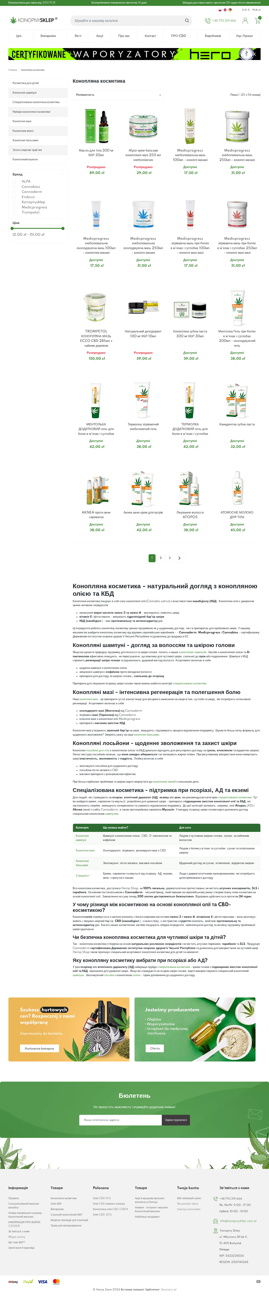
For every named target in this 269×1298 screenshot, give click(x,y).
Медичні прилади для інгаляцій (69, 1220)
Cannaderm (32, 192)
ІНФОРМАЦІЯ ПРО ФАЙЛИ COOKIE (24, 1224)
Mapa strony (16, 1237)
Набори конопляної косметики (31, 111)
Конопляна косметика (64, 1198)
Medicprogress (34, 207)
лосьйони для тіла (97, 750)
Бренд (17, 174)
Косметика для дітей (26, 83)
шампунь (78, 975)
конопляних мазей (164, 781)
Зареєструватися (176, 1120)
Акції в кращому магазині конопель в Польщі (149, 1200)
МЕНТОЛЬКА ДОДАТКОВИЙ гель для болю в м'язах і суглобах (96, 429)
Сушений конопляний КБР (66, 1214)
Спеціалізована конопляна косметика (36, 102)
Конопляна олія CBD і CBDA (110, 1209)
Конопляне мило (23, 130)
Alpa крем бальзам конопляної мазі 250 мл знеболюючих (143, 155)
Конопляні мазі (22, 121)
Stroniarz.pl (168, 1289)
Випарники (57, 1209)
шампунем (111, 813)
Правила (13, 1198)
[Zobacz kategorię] (68, 1029)
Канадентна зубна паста (237, 424)
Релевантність (85, 94)
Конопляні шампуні (25, 92)
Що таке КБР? (16, 1242)
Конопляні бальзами (25, 140)
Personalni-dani (187, 1204)
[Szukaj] (187, 21)
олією (136, 975)
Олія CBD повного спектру (109, 1204)
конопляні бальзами (146, 734)
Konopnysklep (33, 202)
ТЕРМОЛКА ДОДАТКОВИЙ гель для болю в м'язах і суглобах (190, 429)
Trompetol (30, 212)
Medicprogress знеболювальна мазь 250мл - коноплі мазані (237, 155)
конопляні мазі (88, 699)
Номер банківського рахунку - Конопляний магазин (26, 1215)
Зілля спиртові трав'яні (27, 150)
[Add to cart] (114, 181)
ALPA (26, 181)
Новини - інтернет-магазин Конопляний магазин (151, 1209)
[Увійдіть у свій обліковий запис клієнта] (245, 21)
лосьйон (109, 975)
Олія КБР (56, 1204)
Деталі (91, 181)
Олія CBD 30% (102, 1214)
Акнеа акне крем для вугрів (143, 512)
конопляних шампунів (192, 652)
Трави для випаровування (66, 1225)
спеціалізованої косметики (189, 683)
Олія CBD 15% (102, 1198)
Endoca (28, 197)
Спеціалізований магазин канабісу (23, 1206)
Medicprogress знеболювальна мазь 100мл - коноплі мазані (190, 155)
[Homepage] (32, 21)
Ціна (16, 223)
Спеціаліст (82, 875)
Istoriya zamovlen (188, 1209)
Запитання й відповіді (21, 1248)
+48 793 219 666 (230, 1198)
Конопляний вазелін (25, 159)
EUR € (246, 10)
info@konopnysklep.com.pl (238, 1221)
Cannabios (31, 187)
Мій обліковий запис (189, 1198)
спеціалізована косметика (173, 967)
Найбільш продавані (147, 1217)
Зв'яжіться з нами (19, 1231)
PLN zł (256, 10)
